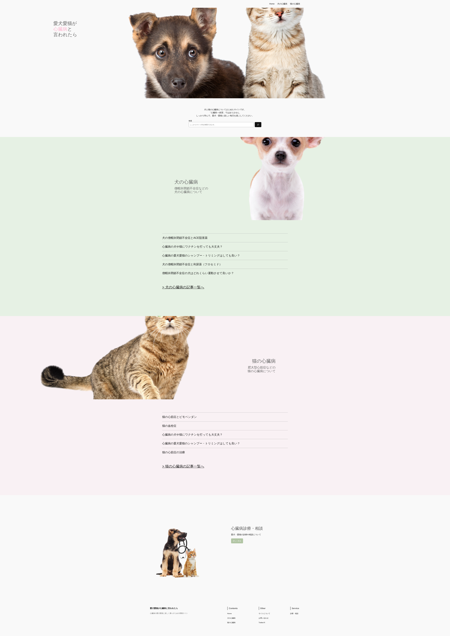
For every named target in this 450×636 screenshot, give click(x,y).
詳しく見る (237, 541)
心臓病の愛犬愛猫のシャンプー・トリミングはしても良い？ (201, 255)
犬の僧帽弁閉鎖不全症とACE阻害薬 (185, 237)
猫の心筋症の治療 (173, 452)
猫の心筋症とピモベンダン (179, 416)
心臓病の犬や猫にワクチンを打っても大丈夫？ (192, 246)
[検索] (258, 124)
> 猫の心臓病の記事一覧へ (183, 466)
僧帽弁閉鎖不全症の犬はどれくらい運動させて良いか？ (198, 273)
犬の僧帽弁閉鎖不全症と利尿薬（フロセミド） (192, 264)
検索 (190, 121)
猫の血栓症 (169, 425)
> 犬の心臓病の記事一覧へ (183, 287)
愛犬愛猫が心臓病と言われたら (164, 608)
